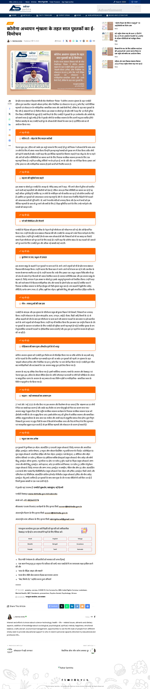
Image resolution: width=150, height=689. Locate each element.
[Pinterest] (74, 680)
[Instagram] (71, 680)
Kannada (80, 549)
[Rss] (87, 680)
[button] (117, 2)
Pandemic (35, 593)
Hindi (30, 539)
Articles (33, 2)
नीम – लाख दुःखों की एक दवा (33, 303)
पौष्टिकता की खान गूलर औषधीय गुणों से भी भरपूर (40, 346)
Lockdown (83, 590)
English (55, 539)
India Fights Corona (70, 590)
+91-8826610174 (31, 500)
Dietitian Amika (17, 41)
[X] (65, 680)
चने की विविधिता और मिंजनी (33, 221)
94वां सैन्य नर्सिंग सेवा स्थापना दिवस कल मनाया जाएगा (38, 575)
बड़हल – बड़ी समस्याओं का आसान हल (36, 396)
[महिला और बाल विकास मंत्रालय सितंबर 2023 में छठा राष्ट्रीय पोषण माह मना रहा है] (107, 64)
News (28, 2)
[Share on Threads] (83, 41)
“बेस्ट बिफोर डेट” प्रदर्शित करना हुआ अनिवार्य (34, 579)
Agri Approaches (67, 2)
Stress (74, 593)
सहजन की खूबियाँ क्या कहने (33, 178)
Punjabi (30, 549)
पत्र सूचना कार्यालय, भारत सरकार (35, 597)
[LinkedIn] (78, 680)
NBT (29, 593)
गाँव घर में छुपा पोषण (43, 2)
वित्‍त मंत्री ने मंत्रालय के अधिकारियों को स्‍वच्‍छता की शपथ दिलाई (41, 559)
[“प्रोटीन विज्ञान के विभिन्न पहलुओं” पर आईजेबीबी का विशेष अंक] (107, 26)
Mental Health (21, 593)
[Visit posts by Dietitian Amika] (9, 617)
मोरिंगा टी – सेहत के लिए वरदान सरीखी (37, 138)
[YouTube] (68, 680)
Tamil (55, 549)
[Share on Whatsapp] (73, 41)
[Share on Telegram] (80, 41)
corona (34, 590)
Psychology (66, 593)
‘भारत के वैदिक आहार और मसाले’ (30, 571)
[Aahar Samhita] (75, 671)
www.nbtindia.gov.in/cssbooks (42, 494)
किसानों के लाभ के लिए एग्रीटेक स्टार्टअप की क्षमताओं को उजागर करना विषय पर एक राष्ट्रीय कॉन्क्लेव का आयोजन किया (128, 51)
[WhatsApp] (84, 680)
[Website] (92, 617)
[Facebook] (95, 617)
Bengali (55, 544)
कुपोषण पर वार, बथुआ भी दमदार (34, 257)
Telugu (80, 539)
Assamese (80, 544)
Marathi (30, 544)
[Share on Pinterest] (70, 41)
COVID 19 (41, 590)
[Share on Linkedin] (77, 41)
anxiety (28, 590)
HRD (59, 590)
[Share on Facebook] (63, 41)
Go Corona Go (51, 590)
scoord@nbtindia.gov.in (70, 506)
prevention (44, 593)
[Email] (87, 41)
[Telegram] (81, 680)
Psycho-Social (55, 593)
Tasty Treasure (54, 2)
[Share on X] (66, 41)
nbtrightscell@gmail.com (62, 519)
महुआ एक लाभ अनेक (30, 439)
